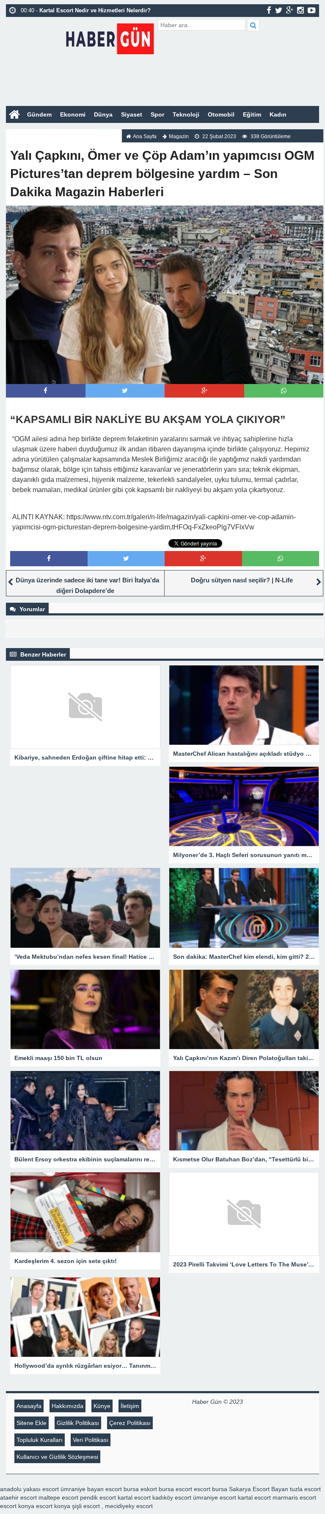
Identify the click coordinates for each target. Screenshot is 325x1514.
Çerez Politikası (130, 1422)
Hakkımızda (67, 1406)
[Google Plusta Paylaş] (204, 390)
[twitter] (278, 10)
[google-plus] (289, 10)
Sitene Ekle (32, 1422)
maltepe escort (58, 1497)
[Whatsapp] (283, 390)
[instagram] (300, 10)
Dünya (103, 114)
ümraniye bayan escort (91, 1489)
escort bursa (210, 1489)
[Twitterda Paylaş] (125, 390)
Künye (102, 1406)
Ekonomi (72, 114)
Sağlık (52, 131)
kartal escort (134, 1497)
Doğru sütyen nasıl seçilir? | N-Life (242, 580)
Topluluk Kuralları (40, 1439)
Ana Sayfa (145, 136)
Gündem (39, 114)
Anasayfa (29, 1406)
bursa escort (175, 1489)
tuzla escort (305, 1489)
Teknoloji (186, 114)
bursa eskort (140, 1489)
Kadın (278, 114)
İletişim (130, 1406)
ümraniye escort (214, 1497)
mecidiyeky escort (129, 1506)
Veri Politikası (90, 1439)
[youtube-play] (312, 10)
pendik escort (98, 1497)
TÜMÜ (102, 131)
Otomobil (221, 114)
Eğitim (252, 114)
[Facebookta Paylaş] (45, 390)
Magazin (22, 131)
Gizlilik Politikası (78, 1422)
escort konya (17, 1506)
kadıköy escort (171, 1497)
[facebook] (269, 10)
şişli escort (86, 1506)
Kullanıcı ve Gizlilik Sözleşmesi (57, 1456)
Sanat (77, 131)
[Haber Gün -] (110, 37)
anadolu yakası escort (29, 1489)
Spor (157, 114)
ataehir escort (18, 1497)
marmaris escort (294, 1497)
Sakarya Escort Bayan (258, 1489)
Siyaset (131, 114)
